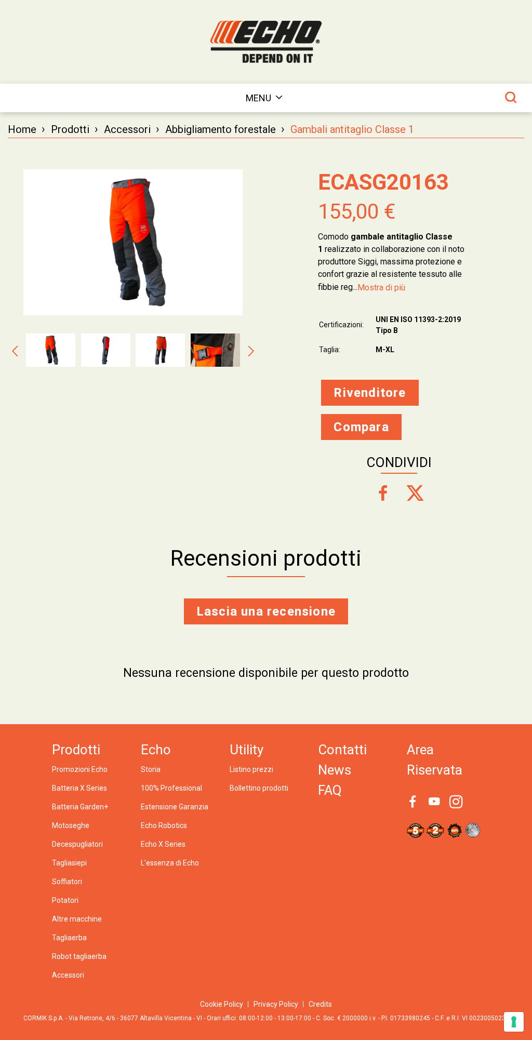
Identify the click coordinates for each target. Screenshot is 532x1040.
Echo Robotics (164, 825)
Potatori (65, 900)
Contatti (342, 749)
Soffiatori (67, 881)
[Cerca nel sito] (511, 97)
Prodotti (70, 129)
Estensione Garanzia (174, 807)
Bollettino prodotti (259, 788)
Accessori (127, 129)
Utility (246, 749)
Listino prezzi (251, 769)
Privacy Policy (276, 1004)
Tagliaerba (69, 938)
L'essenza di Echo (170, 863)
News (334, 770)
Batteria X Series (79, 788)
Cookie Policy (221, 1004)
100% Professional (171, 788)
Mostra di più (381, 287)
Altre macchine (77, 919)
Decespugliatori (77, 844)
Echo (156, 749)
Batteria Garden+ (80, 807)
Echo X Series (163, 844)
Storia (151, 769)
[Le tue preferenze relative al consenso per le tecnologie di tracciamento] (514, 1022)
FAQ (330, 790)
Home (22, 129)
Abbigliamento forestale (220, 129)
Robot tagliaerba (79, 956)
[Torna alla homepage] (266, 42)
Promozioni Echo (80, 769)
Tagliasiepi (69, 863)
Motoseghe (70, 825)
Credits (320, 1004)
